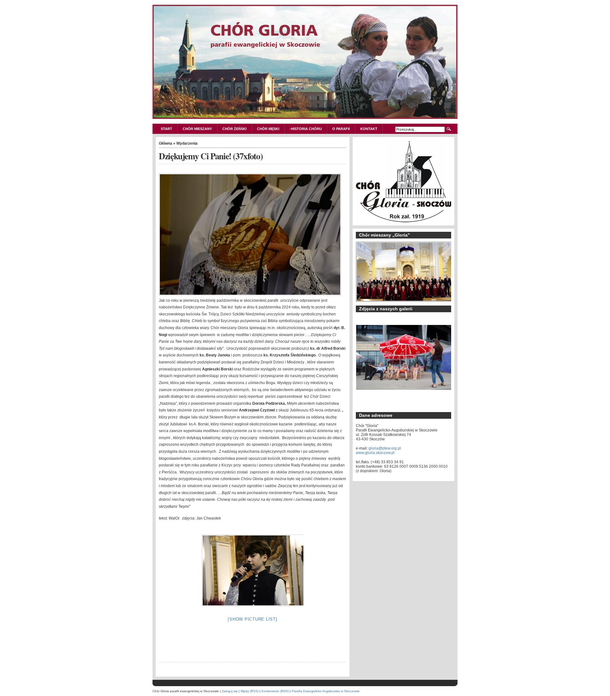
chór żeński (234, 129)
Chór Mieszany (197, 129)
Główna (165, 143)
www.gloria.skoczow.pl (375, 453)
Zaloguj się (230, 691)
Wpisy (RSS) (250, 691)
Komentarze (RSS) (275, 691)
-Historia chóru (306, 129)
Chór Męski (268, 129)
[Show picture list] (252, 619)
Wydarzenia (187, 143)
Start (166, 129)
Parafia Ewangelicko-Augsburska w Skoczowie (326, 691)
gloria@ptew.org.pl (385, 448)
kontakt (368, 129)
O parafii (341, 129)
